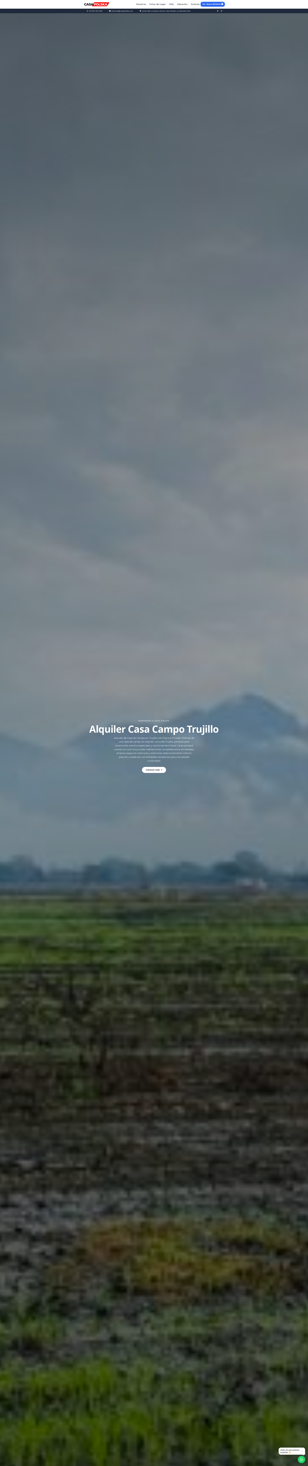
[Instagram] (221, 11)
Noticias (195, 4)
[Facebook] (217, 11)
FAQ (171, 4)
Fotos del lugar (157, 4)
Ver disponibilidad (212, 4)
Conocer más (153, 770)
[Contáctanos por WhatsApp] (301, 1459)
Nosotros (141, 4)
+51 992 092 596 (95, 11)
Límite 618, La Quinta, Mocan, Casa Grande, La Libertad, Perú (166, 11)
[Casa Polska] (97, 4)
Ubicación (182, 4)
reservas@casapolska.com (122, 11)
